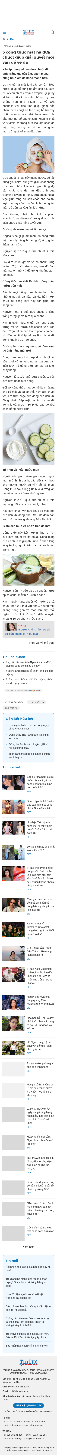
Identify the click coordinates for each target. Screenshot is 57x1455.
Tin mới (12, 1261)
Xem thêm (28, 1247)
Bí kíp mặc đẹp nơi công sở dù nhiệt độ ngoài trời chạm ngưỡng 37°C (40, 1186)
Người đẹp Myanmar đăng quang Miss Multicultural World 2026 (40, 1000)
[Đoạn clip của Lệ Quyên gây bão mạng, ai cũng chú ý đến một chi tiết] (13, 807)
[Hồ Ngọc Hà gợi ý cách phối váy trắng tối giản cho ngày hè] (13, 1048)
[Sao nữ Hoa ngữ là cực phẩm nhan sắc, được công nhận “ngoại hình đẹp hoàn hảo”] (13, 782)
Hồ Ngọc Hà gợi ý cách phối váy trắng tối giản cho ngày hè (40, 1046)
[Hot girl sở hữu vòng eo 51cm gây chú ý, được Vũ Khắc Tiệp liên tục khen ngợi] (13, 1090)
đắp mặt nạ (11, 707)
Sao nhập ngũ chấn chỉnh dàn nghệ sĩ (27, 1345)
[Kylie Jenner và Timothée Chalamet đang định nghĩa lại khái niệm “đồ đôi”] (13, 929)
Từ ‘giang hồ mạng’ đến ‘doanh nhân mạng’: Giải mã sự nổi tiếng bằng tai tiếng (26, 1282)
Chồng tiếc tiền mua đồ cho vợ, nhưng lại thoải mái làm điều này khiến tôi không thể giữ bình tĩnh (27, 1322)
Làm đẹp (22, 625)
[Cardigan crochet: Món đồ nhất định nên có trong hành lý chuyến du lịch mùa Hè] (13, 905)
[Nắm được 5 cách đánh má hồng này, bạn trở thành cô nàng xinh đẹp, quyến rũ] (13, 1209)
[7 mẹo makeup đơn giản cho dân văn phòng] (13, 1069)
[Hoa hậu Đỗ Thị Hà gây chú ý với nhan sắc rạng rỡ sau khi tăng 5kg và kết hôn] (13, 1023)
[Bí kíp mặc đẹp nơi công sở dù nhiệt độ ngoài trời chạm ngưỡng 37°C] (13, 1187)
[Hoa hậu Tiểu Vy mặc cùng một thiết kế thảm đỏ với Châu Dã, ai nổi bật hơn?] (13, 828)
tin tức (24, 725)
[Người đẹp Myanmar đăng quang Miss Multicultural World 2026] (13, 1002)
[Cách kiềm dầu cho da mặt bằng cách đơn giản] (13, 1233)
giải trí (44, 744)
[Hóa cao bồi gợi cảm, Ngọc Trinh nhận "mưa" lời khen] (13, 1142)
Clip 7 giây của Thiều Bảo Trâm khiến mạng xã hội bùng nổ (39, 951)
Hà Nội (6, 1417)
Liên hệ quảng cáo (28, 1405)
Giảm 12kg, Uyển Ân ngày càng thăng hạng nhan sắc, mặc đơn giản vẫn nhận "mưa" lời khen (40, 1116)
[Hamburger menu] (4, 32)
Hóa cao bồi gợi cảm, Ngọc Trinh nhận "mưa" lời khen (40, 1140)
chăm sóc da (37, 702)
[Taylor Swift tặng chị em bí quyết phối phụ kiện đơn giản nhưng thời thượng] (13, 1163)
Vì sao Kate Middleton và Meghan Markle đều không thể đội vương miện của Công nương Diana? (40, 976)
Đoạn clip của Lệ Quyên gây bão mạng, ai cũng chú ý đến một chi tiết (40, 805)
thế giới (25, 754)
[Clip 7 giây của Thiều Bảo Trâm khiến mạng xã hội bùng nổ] (13, 953)
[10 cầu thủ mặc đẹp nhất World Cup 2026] (13, 852)
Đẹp (12, 39)
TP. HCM (7, 1431)
